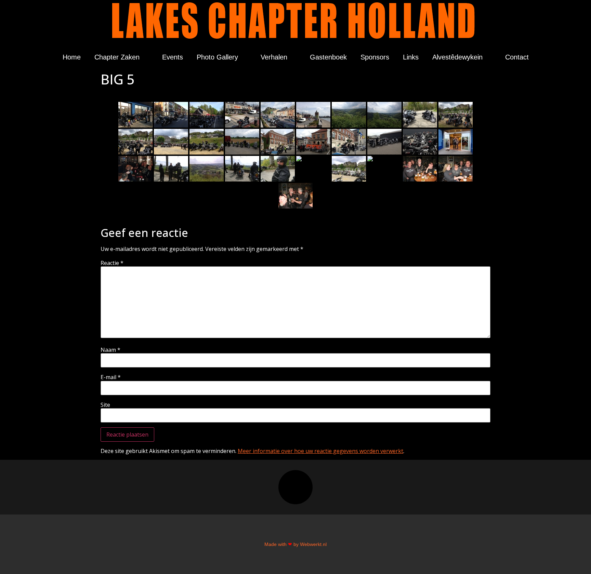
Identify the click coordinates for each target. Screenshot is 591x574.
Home (72, 57)
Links (411, 57)
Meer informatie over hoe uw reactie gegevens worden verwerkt (320, 451)
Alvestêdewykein (457, 57)
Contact (517, 57)
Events (172, 57)
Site (105, 405)
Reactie (112, 263)
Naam (110, 349)
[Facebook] (295, 487)
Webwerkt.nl (313, 544)
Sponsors (374, 57)
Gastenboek (328, 57)
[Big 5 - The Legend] (455, 115)
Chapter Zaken (117, 57)
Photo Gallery (217, 57)
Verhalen (274, 57)
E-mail (111, 377)
